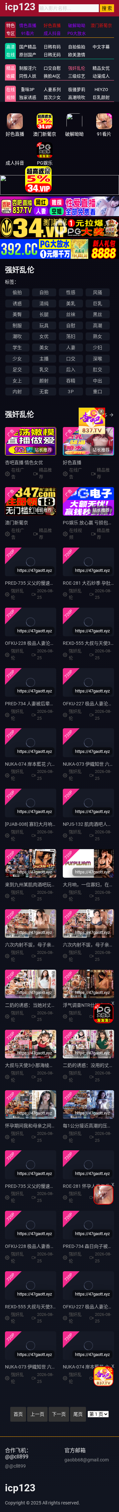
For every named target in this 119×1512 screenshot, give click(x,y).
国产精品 (27, 46)
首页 (18, 1414)
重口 (97, 391)
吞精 (70, 380)
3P (70, 391)
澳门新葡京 (16, 522)
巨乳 (97, 303)
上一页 (37, 1414)
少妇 (97, 347)
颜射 (44, 380)
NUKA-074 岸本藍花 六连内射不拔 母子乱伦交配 (54, 764)
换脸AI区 (52, 76)
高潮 (97, 325)
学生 (17, 347)
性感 (70, 292)
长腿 (44, 314)
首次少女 (52, 97)
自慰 (70, 325)
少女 (17, 358)
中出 (97, 380)
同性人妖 (27, 76)
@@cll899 (15, 1466)
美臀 (17, 314)
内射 (17, 391)
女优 (44, 336)
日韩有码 (52, 46)
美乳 (70, 303)
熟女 (97, 336)
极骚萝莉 (76, 89)
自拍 (44, 292)
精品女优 (101, 68)
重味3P (27, 89)
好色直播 (72, 462)
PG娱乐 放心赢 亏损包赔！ (90, 522)
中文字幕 (101, 46)
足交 (17, 369)
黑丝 (97, 314)
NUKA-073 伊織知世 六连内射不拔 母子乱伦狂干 (54, 1366)
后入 (70, 369)
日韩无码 (52, 54)
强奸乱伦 (76, 68)
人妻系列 (52, 89)
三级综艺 (76, 76)
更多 (102, 415)
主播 (44, 358)
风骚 (97, 292)
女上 (17, 380)
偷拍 (17, 292)
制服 (17, 325)
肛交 (97, 369)
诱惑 (17, 303)
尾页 (78, 1414)
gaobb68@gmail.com (86, 1459)
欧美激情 (76, 54)
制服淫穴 (27, 68)
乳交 (44, 369)
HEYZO (101, 89)
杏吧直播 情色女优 (24, 462)
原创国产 (27, 54)
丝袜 (70, 314)
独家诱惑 (27, 97)
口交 (70, 358)
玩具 (44, 325)
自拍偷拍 (76, 46)
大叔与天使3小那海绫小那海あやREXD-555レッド (56, 1065)
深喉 (97, 358)
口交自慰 (52, 68)
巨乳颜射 (101, 97)
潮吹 (17, 336)
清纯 (44, 303)
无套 (44, 391)
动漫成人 (101, 76)
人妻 (70, 347)
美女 (44, 347)
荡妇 (70, 336)
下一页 (59, 1414)
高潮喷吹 (76, 97)
